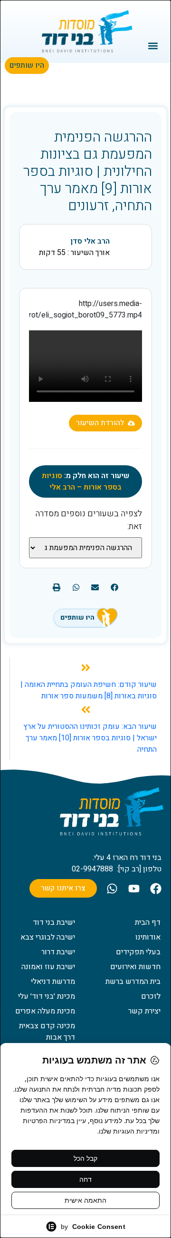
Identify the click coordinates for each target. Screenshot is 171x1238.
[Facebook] (156, 888)
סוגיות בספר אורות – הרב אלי (82, 481)
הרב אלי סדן (90, 241)
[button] (153, 45)
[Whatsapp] (112, 888)
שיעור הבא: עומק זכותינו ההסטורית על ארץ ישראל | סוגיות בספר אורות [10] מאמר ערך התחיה (90, 738)
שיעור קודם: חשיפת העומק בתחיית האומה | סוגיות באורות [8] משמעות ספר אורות (88, 690)
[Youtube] (134, 888)
